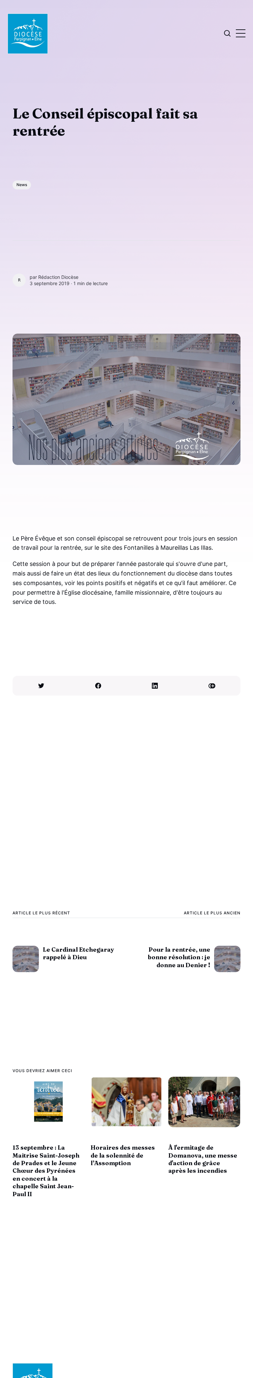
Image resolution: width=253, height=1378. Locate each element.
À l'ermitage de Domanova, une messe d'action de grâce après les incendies (202, 1159)
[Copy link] (211, 686)
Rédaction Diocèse (58, 277)
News (21, 184)
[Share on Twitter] (41, 686)
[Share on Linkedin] (154, 686)
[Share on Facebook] (98, 686)
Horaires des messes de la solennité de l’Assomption (123, 1155)
